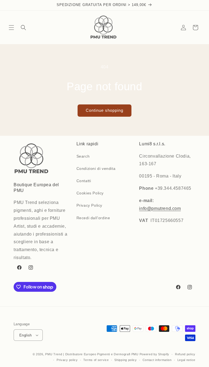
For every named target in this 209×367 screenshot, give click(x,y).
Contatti (83, 181)
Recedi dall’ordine (93, 218)
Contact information (157, 360)
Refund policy (185, 354)
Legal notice (186, 360)
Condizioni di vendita (96, 168)
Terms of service (96, 360)
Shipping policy (125, 360)
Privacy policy (67, 360)
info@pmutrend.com (160, 208)
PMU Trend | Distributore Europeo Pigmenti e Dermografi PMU (92, 354)
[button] (11, 28)
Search (83, 156)
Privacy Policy (89, 205)
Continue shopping (104, 110)
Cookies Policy (90, 193)
